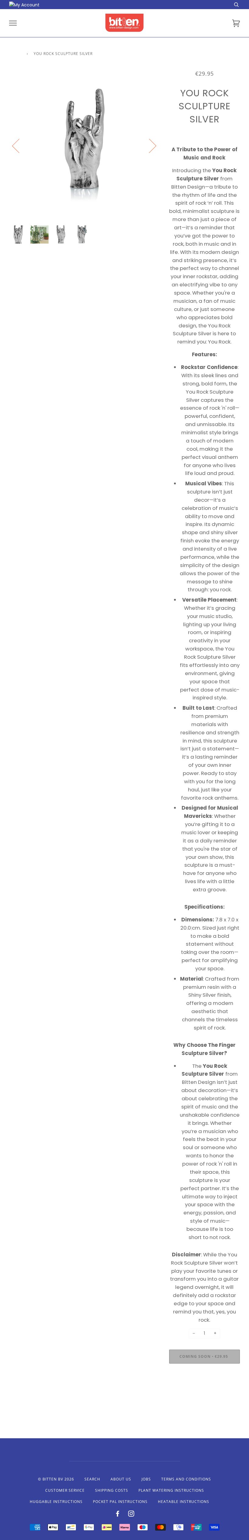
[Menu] (13, 23)
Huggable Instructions (56, 1501)
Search (92, 1479)
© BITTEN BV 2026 (56, 1479)
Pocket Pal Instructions (120, 1501)
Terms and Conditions (186, 1479)
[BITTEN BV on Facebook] (117, 1514)
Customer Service (65, 1490)
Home (15, 53)
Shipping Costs (111, 1490)
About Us (121, 1479)
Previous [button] (19, 145)
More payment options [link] (204, 1389)
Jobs (146, 1479)
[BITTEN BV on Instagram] (131, 1514)
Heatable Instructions (183, 1501)
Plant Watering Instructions (171, 1490)
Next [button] (149, 145)
